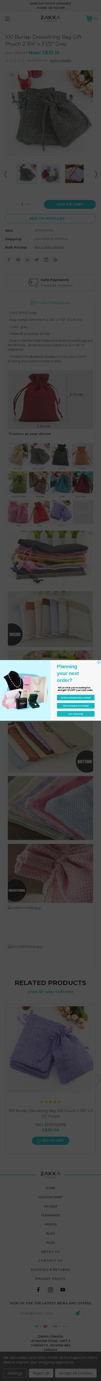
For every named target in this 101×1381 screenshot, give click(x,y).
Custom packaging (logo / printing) (76, 698)
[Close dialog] (98, 662)
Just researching (75, 714)
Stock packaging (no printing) (76, 706)
